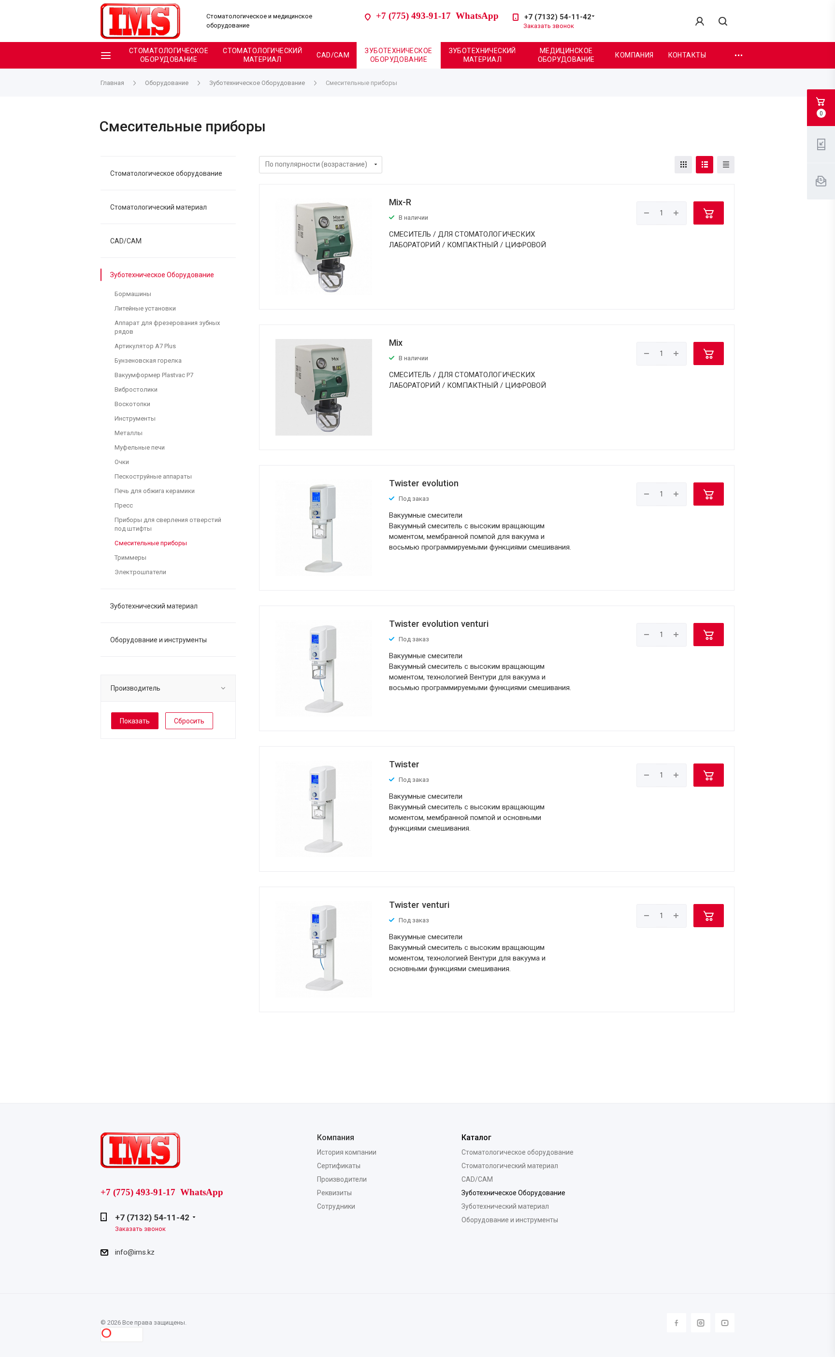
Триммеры (130, 557)
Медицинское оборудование (566, 55)
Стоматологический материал (262, 55)
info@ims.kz (135, 1252)
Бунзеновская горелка (148, 360)
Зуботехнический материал (482, 55)
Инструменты (135, 418)
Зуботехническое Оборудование (162, 275)
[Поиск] (722, 22)
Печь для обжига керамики (155, 491)
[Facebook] (676, 1322)
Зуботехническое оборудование (398, 55)
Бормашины (133, 293)
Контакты (687, 55)
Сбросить (189, 721)
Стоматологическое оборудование (168, 55)
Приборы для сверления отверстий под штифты (168, 524)
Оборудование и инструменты (158, 640)
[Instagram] (700, 1322)
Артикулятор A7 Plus (145, 346)
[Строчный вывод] (704, 164)
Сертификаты (338, 1166)
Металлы (129, 433)
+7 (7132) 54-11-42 (557, 17)
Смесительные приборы (151, 543)
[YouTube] (724, 1322)
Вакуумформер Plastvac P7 (154, 375)
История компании (346, 1152)
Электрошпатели (140, 572)
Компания (634, 55)
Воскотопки (132, 404)
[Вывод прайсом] (725, 164)
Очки (122, 462)
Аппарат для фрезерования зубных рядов (167, 327)
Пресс (124, 505)
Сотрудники (336, 1206)
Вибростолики (136, 389)
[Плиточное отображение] (683, 164)
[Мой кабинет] (699, 21)
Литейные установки (145, 308)
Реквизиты (334, 1193)
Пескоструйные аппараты (153, 476)
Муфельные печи (140, 447)
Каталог (476, 1137)
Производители (342, 1179)
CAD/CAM (333, 55)
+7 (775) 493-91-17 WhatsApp (437, 16)
